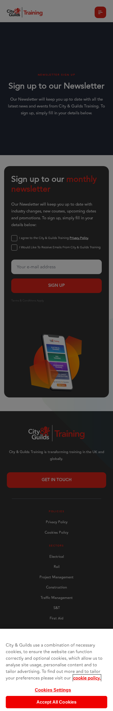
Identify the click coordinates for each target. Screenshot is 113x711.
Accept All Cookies (56, 702)
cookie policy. (87, 678)
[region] (56, 670)
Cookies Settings (53, 690)
